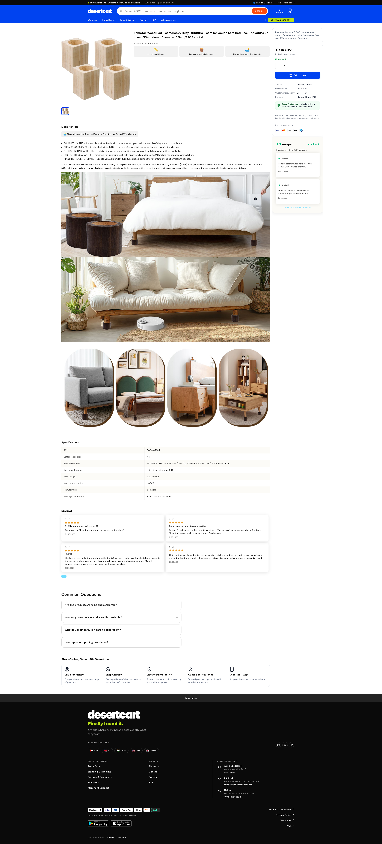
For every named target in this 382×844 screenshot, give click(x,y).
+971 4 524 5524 (232, 796)
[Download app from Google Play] (98, 823)
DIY (154, 20)
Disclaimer (287, 820)
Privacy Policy (285, 815)
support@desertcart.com (238, 784)
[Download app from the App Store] (121, 823)
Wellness (92, 20)
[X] (285, 744)
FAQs (290, 825)
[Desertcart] (100, 11)
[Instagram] (278, 744)
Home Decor (108, 20)
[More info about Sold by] (314, 84)
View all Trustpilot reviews (298, 207)
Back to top (191, 698)
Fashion (143, 20)
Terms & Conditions (281, 809)
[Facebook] (291, 744)
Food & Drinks (127, 20)
